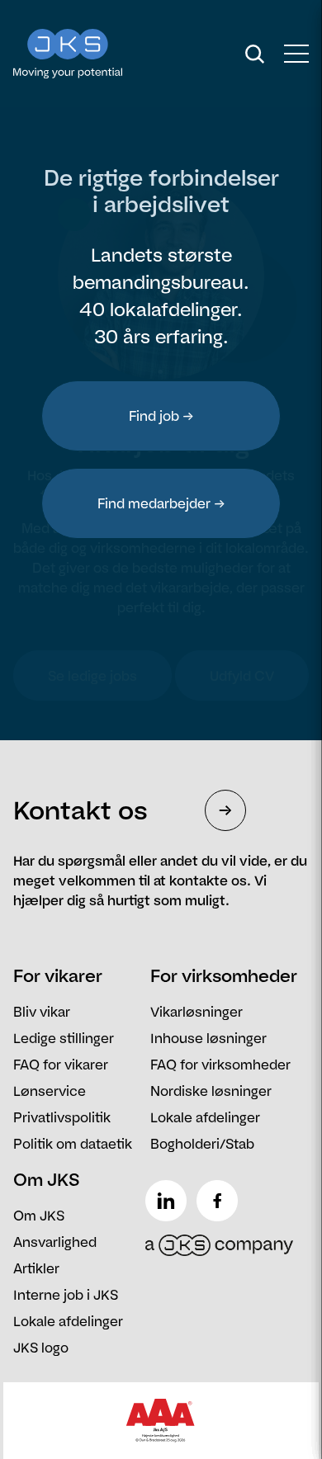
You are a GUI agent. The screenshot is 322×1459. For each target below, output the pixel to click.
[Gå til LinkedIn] (169, 1194)
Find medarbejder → (161, 503)
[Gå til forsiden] (102, 53)
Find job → (161, 416)
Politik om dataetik (72, 1144)
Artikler (36, 1268)
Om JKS (38, 1215)
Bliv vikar (41, 1011)
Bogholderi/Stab (202, 1144)
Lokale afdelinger (205, 1117)
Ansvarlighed (55, 1242)
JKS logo (41, 1347)
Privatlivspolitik (62, 1117)
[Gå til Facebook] (220, 1194)
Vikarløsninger (196, 1011)
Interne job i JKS (65, 1295)
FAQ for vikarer (60, 1064)
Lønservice (49, 1091)
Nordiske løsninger (211, 1091)
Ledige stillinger (63, 1038)
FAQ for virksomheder (220, 1064)
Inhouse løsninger (208, 1038)
